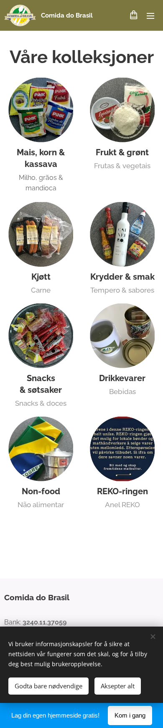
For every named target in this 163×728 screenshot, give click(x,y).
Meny (150, 15)
